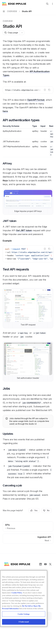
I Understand (24, 622)
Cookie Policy (17, 593)
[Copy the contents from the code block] (49, 90)
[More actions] (52, 4)
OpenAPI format (35, 99)
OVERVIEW (8, 21)
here (5, 111)
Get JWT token (24, 230)
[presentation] (28, 89)
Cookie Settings (24, 614)
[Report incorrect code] (45, 90)
